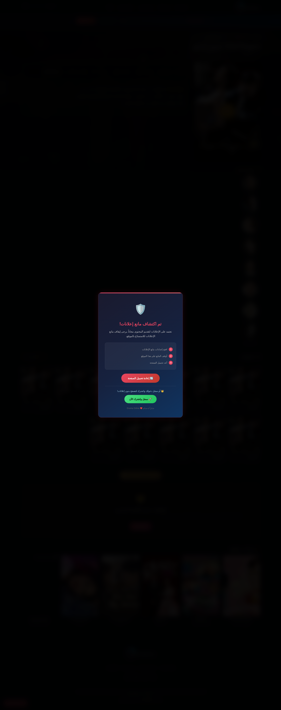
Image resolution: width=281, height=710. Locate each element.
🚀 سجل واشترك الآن (140, 399)
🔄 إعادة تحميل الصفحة (140, 378)
